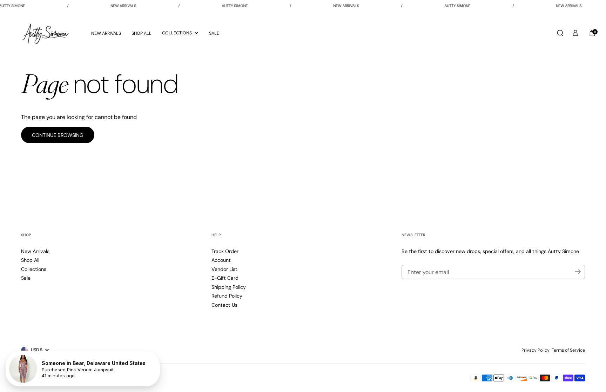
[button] (560, 33)
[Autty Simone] (46, 33)
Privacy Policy (535, 350)
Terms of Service (568, 350)
